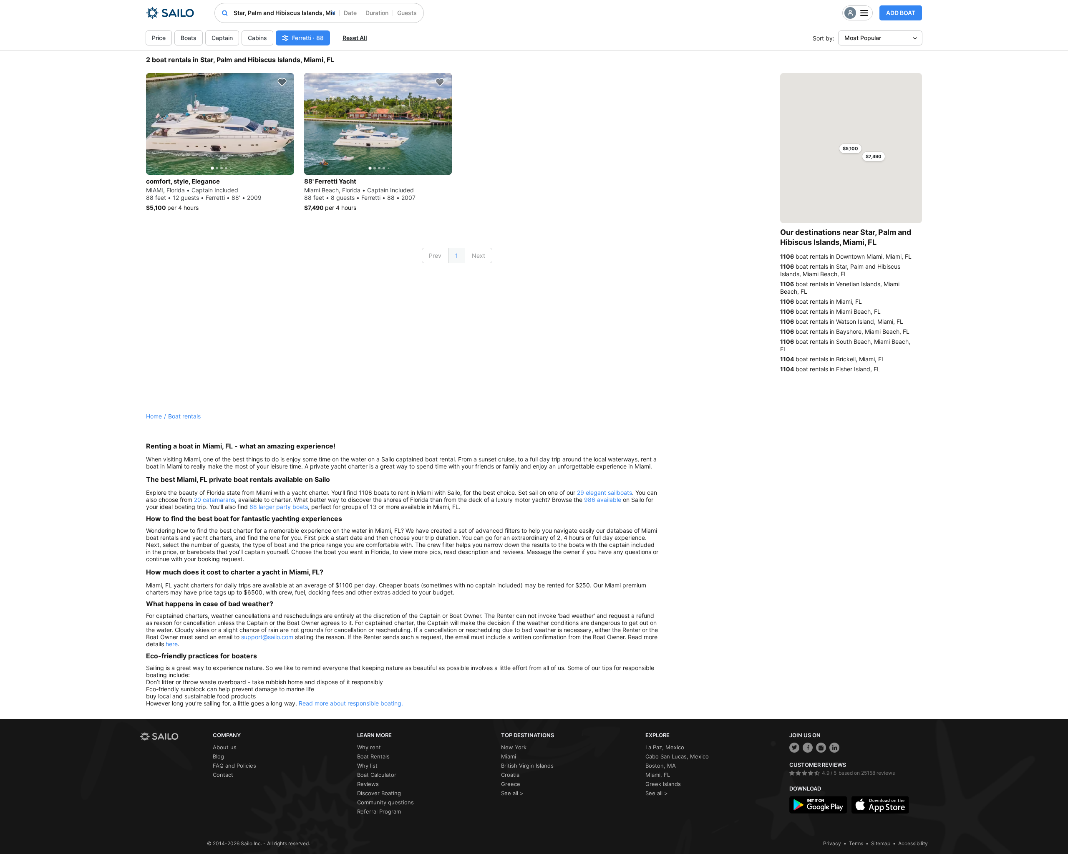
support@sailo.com (267, 636)
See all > (512, 793)
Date (350, 12)
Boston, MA (660, 765)
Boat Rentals (373, 756)
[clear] (333, 13)
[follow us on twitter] (794, 748)
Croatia (510, 774)
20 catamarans (214, 499)
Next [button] (478, 255)
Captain (222, 37)
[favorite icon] (282, 82)
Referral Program (379, 811)
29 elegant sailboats (604, 492)
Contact (223, 774)
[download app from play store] (818, 805)
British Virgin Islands (527, 765)
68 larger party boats (278, 506)
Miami (508, 756)
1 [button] (456, 255)
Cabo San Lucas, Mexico (677, 756)
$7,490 (874, 156)
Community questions (385, 802)
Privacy (832, 843)
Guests (407, 12)
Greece (510, 784)
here (172, 643)
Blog (218, 756)
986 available (602, 499)
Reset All (355, 37)
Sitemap (880, 843)
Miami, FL (657, 774)
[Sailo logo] (173, 736)
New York (513, 747)
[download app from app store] (880, 805)
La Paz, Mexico (664, 747)
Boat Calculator (376, 774)
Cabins (257, 37)
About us (225, 747)
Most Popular (862, 37)
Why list (367, 765)
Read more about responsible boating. (351, 703)
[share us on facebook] (808, 748)
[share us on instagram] (821, 748)
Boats (188, 37)
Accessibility (913, 843)
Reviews (368, 784)
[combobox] (284, 13)
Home (154, 416)
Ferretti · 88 (308, 37)
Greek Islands (663, 784)
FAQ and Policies (234, 765)
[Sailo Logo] (170, 13)
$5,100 (850, 148)
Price (159, 37)
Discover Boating (379, 793)
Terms (856, 843)
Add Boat (900, 12)
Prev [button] (435, 255)
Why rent (369, 747)
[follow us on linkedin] (834, 748)
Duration (376, 12)
